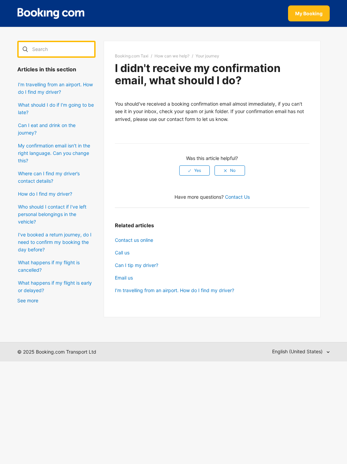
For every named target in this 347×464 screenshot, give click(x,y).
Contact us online (134, 240)
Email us (124, 278)
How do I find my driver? (45, 194)
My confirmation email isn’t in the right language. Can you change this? (54, 153)
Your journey (207, 55)
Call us (122, 252)
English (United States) (298, 351)
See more (27, 300)
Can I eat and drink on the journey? (47, 129)
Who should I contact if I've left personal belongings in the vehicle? (52, 214)
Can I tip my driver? (136, 265)
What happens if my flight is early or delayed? (55, 286)
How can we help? (172, 55)
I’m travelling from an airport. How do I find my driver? (55, 88)
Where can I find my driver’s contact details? (49, 177)
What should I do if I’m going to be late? (56, 108)
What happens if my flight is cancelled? (49, 266)
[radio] (194, 170)
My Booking (309, 13)
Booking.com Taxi (131, 55)
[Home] (50, 13)
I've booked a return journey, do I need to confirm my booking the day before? (54, 242)
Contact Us (237, 197)
